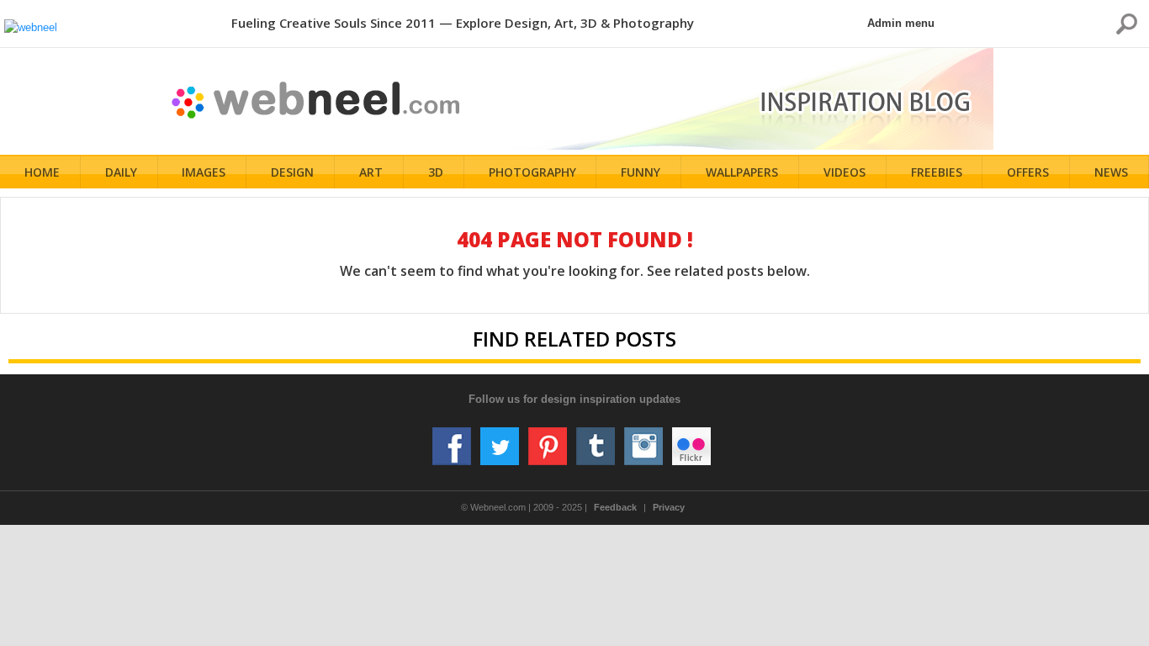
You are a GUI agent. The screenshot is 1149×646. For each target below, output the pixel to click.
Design (292, 172)
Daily (121, 172)
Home (42, 172)
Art (371, 172)
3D (435, 172)
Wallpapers (742, 172)
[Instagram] (643, 440)
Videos (844, 172)
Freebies (936, 172)
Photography (532, 172)
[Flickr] (691, 440)
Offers (1028, 172)
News (1111, 172)
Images (203, 172)
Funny (640, 172)
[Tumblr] (595, 440)
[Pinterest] (547, 440)
